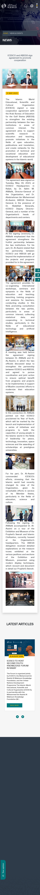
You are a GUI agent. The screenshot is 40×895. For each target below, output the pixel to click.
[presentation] (17, 716)
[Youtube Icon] (16, 840)
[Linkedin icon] (6, 840)
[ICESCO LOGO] (20, 752)
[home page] (9, 6)
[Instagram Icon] (11, 840)
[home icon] (25, 6)
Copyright (13, 884)
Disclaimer (22, 884)
